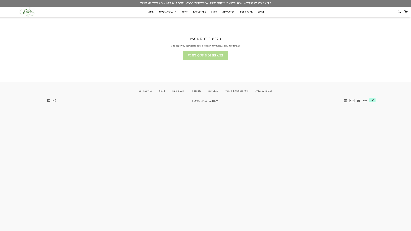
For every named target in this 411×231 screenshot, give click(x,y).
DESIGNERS (199, 12)
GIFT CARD (228, 12)
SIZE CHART (178, 91)
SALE (214, 12)
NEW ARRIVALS (167, 12)
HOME (150, 12)
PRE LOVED (246, 12)
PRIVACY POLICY (263, 91)
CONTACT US (145, 91)
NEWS (162, 91)
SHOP (185, 12)
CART (261, 12)
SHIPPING (196, 91)
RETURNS (213, 91)
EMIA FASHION (210, 101)
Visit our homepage (205, 55)
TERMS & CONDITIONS (237, 91)
